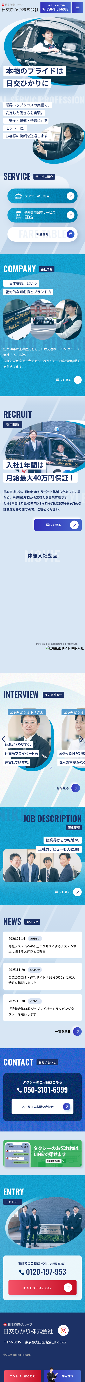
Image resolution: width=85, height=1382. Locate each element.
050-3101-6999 (45, 1089)
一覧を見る (63, 1031)
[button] (81, 739)
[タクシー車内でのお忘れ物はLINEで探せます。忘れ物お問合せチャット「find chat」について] (42, 1153)
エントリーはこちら (23, 1376)
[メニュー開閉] (77, 7)
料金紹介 (42, 234)
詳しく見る (63, 380)
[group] (30, 739)
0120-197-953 (46, 1271)
